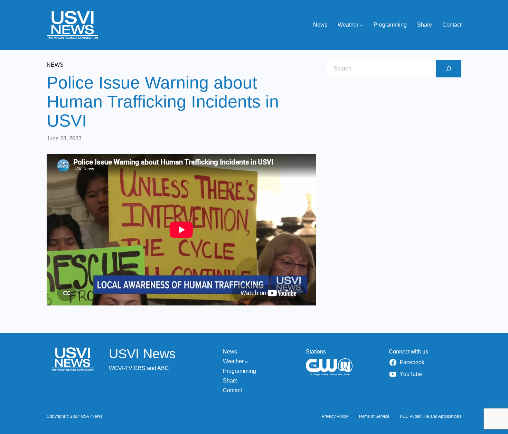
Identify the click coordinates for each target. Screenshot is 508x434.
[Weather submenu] (361, 25)
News (55, 65)
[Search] (448, 68)
